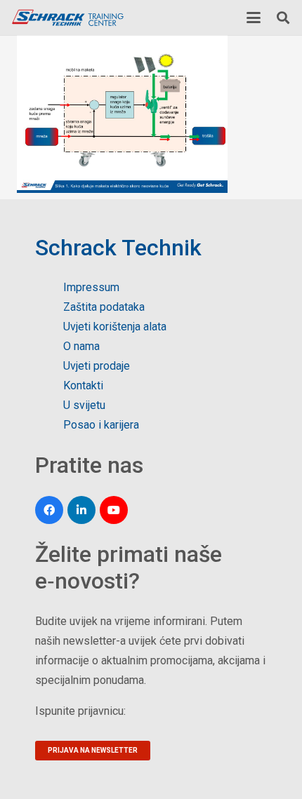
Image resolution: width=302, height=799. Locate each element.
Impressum (91, 287)
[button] (253, 18)
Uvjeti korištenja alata (114, 326)
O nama (81, 346)
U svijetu (84, 405)
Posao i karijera (101, 424)
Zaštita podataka (104, 307)
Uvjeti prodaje (96, 365)
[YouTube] (114, 510)
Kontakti (83, 385)
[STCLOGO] (67, 18)
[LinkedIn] (81, 510)
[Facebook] (49, 510)
